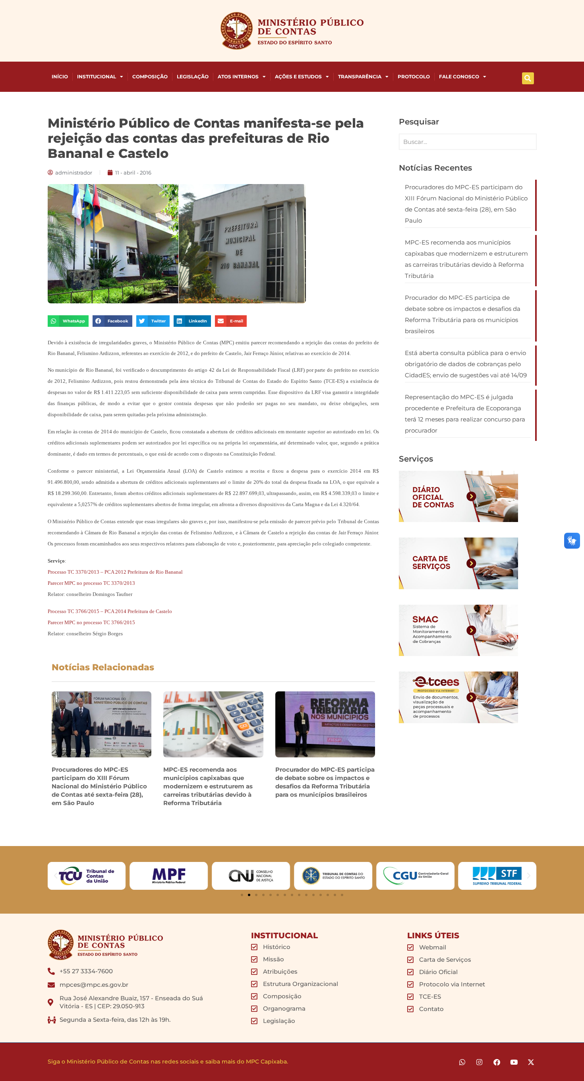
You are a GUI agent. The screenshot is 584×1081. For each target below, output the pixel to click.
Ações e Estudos (298, 77)
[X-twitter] (531, 1062)
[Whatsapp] (462, 1062)
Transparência (359, 77)
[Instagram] (479, 1062)
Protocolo (414, 77)
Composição (150, 77)
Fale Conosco (459, 77)
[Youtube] (514, 1062)
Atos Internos (238, 77)
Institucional (96, 77)
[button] (528, 78)
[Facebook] (496, 1062)
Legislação (193, 77)
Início (60, 77)
